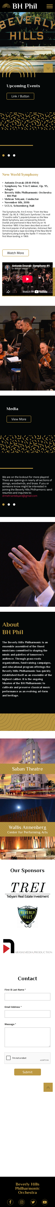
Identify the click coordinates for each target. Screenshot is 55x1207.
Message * (10, 1024)
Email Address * (13, 1007)
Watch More (15, 252)
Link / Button (20, 96)
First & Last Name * (15, 989)
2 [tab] (9, 155)
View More (18, 419)
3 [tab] (14, 155)
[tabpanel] (27, 482)
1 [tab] (3, 155)
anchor (27, 768)
